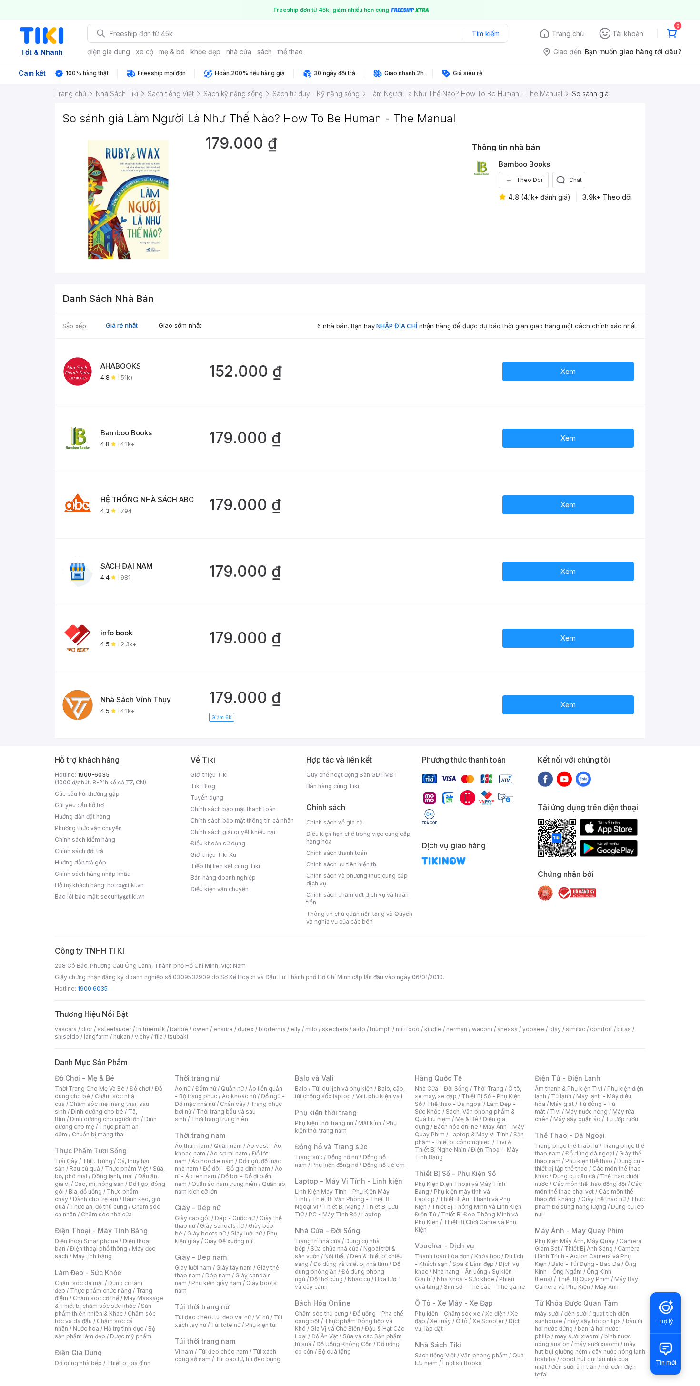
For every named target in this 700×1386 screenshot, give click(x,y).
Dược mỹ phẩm (130, 1336)
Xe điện (495, 1313)
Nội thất (334, 1256)
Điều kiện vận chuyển (219, 889)
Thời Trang (488, 1088)
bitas (624, 1029)
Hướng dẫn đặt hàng (82, 816)
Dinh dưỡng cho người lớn (105, 1119)
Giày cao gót (192, 1218)
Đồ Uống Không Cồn (344, 1343)
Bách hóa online (456, 1126)
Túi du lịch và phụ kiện (342, 1088)
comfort (601, 1029)
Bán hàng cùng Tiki (332, 786)
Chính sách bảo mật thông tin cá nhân (242, 820)
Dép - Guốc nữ (235, 1218)
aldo (359, 1029)
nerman (456, 1029)
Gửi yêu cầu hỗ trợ (79, 805)
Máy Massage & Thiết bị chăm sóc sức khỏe (109, 1302)
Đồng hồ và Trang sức (331, 1147)
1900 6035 (93, 988)
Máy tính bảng (92, 1256)
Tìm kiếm (486, 34)
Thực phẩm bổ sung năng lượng (590, 1202)
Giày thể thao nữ (603, 1199)
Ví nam (184, 1351)
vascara (66, 1029)
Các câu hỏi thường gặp (87, 793)
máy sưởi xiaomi (596, 1343)
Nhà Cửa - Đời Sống (327, 1230)
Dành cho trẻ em (95, 1199)
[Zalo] (583, 778)
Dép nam (217, 1275)
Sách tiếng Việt (435, 1355)
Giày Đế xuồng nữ (228, 1241)
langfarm (96, 1036)
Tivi (555, 1111)
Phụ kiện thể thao (588, 1161)
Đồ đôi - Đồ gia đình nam (236, 1168)
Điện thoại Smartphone (86, 1241)
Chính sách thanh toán (336, 852)
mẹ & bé (172, 52)
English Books (462, 1362)
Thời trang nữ (197, 1078)
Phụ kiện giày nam (216, 1282)
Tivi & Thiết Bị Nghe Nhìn (463, 1145)
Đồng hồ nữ (342, 1157)
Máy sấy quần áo (576, 1119)
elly (295, 1029)
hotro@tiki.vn (125, 885)
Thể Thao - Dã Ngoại (570, 1135)
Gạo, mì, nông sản (99, 1183)
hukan (121, 1036)
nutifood (408, 1029)
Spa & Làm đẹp (473, 1263)
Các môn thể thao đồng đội (589, 1183)
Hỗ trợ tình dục (123, 1328)
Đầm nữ (205, 1088)
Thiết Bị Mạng (342, 1206)
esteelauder (114, 1029)
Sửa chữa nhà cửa (334, 1248)
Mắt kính (369, 1122)
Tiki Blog (202, 786)
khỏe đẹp (205, 52)
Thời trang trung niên (219, 1119)
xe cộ (144, 52)
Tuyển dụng (206, 797)
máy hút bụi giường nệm (585, 1347)
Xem (568, 371)
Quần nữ (232, 1088)
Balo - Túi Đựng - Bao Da (585, 1263)
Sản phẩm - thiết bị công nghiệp (469, 1138)
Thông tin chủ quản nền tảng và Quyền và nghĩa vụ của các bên (359, 917)
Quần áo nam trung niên (224, 1183)
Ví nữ (262, 1317)
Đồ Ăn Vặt (324, 1336)
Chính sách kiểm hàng (85, 839)
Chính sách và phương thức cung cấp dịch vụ (357, 879)
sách (264, 52)
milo (311, 1029)
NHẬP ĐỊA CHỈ (397, 326)
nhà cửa (238, 52)
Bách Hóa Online (322, 1303)
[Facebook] (545, 778)
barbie (179, 1029)
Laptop (371, 1214)
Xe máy (440, 1321)
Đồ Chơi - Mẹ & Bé (84, 1078)
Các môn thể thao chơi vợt (588, 1187)
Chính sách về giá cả (334, 822)
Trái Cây (66, 1161)
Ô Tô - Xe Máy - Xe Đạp (454, 1303)
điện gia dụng (108, 52)
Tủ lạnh (561, 1096)
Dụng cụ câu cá (574, 1176)
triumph (380, 1029)
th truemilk (150, 1029)
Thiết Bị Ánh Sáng (588, 1248)
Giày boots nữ (206, 1233)
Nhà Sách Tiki (438, 1345)
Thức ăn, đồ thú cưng (98, 1206)
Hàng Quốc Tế (438, 1078)
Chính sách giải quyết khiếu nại (232, 831)
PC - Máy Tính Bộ (333, 1214)
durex (246, 1029)
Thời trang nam (200, 1135)
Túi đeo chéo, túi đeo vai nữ (213, 1317)
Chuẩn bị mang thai (98, 1134)
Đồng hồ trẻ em (384, 1164)
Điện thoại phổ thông (98, 1248)
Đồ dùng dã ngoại (589, 1153)
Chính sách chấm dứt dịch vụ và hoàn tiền (357, 898)
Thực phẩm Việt (126, 1168)
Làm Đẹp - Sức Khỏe (88, 1272)
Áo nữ (182, 1088)
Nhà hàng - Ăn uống (460, 1271)
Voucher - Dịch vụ (444, 1246)
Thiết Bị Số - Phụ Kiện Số (455, 1173)
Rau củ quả (85, 1168)
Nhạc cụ (359, 1279)
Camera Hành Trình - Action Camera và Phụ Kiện (587, 1256)
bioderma (272, 1029)
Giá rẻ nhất (122, 325)
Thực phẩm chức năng (100, 1290)
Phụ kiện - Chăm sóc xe (447, 1313)
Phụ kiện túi (261, 1324)
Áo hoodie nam (212, 1161)
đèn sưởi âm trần (574, 1366)
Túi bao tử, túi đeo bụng (247, 1359)
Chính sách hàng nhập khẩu (92, 873)
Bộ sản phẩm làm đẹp (105, 1332)
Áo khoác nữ (239, 1096)
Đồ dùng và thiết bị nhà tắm (350, 1263)
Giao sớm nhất (180, 325)
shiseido (67, 1036)
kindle (432, 1029)
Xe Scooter (488, 1321)
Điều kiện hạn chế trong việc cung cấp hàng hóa (358, 837)
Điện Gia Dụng (78, 1352)
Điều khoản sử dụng (217, 843)
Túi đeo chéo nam (223, 1351)
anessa (507, 1029)
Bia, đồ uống (85, 1191)
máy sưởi (547, 1313)
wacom (482, 1029)
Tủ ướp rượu (621, 1119)
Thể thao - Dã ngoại (454, 1103)
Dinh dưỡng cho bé (97, 1111)
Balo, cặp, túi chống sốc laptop (350, 1092)
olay (555, 1029)
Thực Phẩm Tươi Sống (91, 1150)
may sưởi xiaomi (577, 1336)
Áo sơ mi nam (228, 1153)
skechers (335, 1029)
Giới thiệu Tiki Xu (213, 854)
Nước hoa (86, 1328)
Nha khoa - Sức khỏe (465, 1279)
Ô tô (462, 1321)
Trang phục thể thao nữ (566, 1145)
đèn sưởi (576, 1313)
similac (575, 1029)
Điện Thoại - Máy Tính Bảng (101, 1230)
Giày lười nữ (246, 1233)
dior (86, 1029)
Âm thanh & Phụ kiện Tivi (568, 1088)
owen (201, 1029)
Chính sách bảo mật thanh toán (233, 809)
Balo (301, 1088)
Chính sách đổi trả (79, 850)
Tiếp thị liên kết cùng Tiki (225, 866)
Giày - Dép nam (201, 1257)
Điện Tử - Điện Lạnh (567, 1078)
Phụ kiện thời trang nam (346, 1126)
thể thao (290, 52)
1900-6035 (94, 774)
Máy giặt (562, 1103)
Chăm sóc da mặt (79, 1282)
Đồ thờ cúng (326, 1279)
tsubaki (178, 1036)
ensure (223, 1029)
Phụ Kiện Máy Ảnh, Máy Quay (575, 1241)
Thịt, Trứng (97, 1161)
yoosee (533, 1029)
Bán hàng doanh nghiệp (223, 877)
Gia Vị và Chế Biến (335, 1328)
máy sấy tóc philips (594, 1321)
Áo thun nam (192, 1145)
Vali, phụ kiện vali (379, 1096)
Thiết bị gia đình (128, 1362)
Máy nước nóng (586, 1111)
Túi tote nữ (225, 1324)
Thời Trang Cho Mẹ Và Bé (90, 1088)
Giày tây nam (234, 1267)
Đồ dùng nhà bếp (78, 1362)
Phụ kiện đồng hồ (334, 1164)
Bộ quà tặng (334, 1351)
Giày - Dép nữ (198, 1208)
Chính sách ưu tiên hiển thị (342, 864)
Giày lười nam (193, 1267)
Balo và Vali (314, 1078)
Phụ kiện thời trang (326, 1112)
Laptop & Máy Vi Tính (479, 1134)
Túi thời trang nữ (202, 1307)
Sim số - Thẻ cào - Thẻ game (484, 1286)
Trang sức (308, 1157)
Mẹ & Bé (466, 1119)
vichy (142, 1036)
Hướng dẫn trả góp (80, 862)
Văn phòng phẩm (484, 1355)
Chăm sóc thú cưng (321, 1313)
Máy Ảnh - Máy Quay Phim (579, 1230)
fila (158, 1036)
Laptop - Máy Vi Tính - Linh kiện (348, 1181)
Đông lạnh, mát (112, 1176)
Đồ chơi (140, 1088)
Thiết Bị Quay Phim (583, 1279)
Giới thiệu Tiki (209, 774)
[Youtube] (564, 778)
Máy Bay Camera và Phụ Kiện (586, 1283)
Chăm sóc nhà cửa (106, 1214)
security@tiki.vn (122, 896)
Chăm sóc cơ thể (96, 1298)
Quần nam (228, 1145)
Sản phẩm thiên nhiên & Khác (103, 1309)
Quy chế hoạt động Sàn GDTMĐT (352, 774)
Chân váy (233, 1103)
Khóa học (487, 1256)
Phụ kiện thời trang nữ (324, 1122)
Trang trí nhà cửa (317, 1241)
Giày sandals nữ (222, 1225)
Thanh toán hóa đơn (442, 1256)
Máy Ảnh (607, 1286)
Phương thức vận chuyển (88, 828)
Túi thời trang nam (205, 1341)
